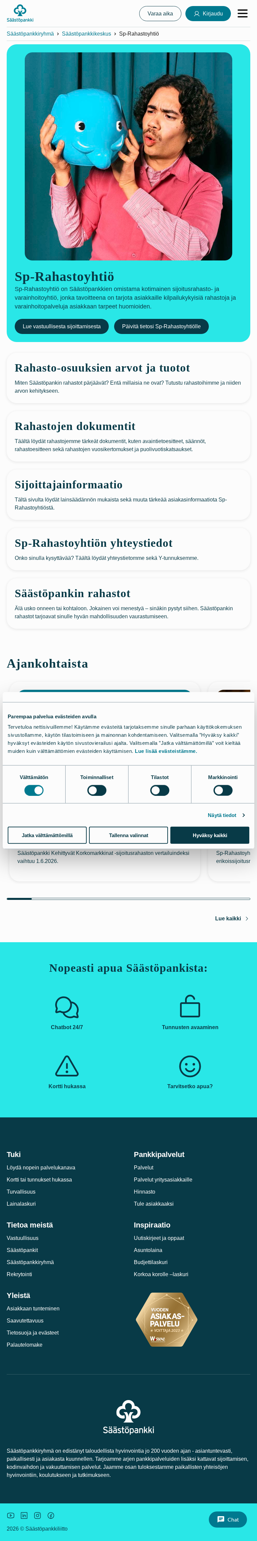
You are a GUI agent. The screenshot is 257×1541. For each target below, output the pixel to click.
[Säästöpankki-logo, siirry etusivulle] (20, 13)
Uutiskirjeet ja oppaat (159, 1238)
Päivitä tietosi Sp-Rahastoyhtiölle (161, 326)
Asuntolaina (148, 1250)
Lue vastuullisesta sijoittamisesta (62, 326)
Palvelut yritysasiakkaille (163, 1180)
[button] (228, 1519)
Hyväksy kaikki (210, 835)
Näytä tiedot (222, 815)
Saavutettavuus (25, 1320)
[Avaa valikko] (242, 13)
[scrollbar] (128, 899)
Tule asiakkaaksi (154, 1204)
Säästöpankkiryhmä (30, 34)
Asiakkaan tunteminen (33, 1308)
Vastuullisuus (22, 1238)
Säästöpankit (22, 1250)
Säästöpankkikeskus (86, 34)
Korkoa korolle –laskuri (161, 1274)
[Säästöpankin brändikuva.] (11, 1515)
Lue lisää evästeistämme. (166, 751)
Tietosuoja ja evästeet (33, 1333)
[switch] (96, 790)
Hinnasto (144, 1192)
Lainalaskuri (21, 1204)
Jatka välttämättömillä (47, 835)
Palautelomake (24, 1345)
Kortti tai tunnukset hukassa (39, 1180)
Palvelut (143, 1167)
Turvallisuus (21, 1192)
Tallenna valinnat (128, 835)
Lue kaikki (228, 918)
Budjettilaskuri (151, 1262)
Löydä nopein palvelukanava (41, 1167)
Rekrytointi (19, 1274)
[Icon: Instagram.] (37, 1515)
